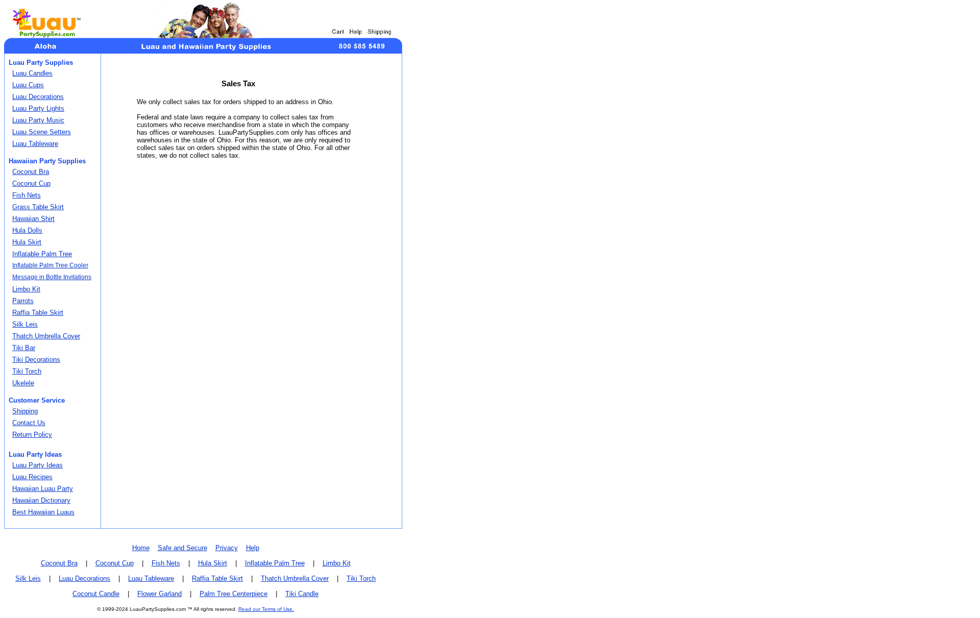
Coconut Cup (31, 183)
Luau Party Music (38, 120)
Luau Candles (32, 73)
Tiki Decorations (36, 359)
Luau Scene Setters (41, 132)
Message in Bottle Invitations (51, 277)
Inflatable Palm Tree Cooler (50, 265)
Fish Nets (26, 195)
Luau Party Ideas (37, 465)
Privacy (226, 548)
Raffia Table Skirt (37, 312)
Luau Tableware (35, 143)
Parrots (23, 301)
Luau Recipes (32, 477)
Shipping (25, 411)
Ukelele (23, 383)
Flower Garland (159, 594)
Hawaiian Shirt (33, 219)
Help (252, 548)
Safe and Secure (182, 548)
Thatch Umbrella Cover (46, 336)
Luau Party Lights (38, 108)
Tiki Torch (26, 371)
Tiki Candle (301, 594)
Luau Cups (28, 85)
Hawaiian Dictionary (41, 500)
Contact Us (28, 423)
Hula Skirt (26, 242)
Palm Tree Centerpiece (233, 594)
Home (141, 548)
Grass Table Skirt (38, 207)
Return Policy (32, 434)
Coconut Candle (95, 594)
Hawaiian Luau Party (42, 488)
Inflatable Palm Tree (42, 254)
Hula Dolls (27, 230)
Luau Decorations (38, 97)
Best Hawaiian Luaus (43, 512)
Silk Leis (25, 324)
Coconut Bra (30, 172)
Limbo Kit (26, 289)
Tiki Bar (23, 348)
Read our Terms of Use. (266, 609)
